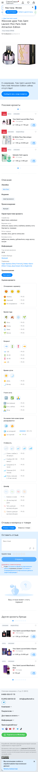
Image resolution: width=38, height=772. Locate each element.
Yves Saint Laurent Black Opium (24, 631)
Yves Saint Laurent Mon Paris (23, 119)
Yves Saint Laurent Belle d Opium (24, 649)
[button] (18, 109)
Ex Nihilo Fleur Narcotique (22, 137)
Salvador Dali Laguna (20, 155)
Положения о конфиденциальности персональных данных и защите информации (18, 570)
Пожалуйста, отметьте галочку (11, 564)
